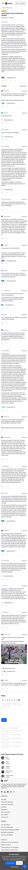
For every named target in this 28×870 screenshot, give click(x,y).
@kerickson (4, 149)
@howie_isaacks (5, 248)
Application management (7, 832)
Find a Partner (4, 814)
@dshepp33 (4, 588)
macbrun (6, 113)
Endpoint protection (6, 844)
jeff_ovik (6, 22)
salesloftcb (6, 129)
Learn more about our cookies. (17, 859)
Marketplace (4, 809)
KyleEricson (6, 91)
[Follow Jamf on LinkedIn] (5, 792)
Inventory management (7, 834)
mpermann (6, 330)
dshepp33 (6, 466)
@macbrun (11, 149)
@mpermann (6, 353)
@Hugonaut (4, 440)
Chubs (7, 761)
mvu (7, 757)
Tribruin (5, 585)
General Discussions (7, 7)
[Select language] (16, 3)
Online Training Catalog (15, 394)
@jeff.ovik (3, 93)
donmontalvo (7, 634)
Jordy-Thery (9, 771)
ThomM (7, 766)
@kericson (6, 563)
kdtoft (5, 314)
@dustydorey (4, 419)
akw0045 (6, 680)
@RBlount (3, 615)
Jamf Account (4, 817)
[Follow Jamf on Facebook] (14, 792)
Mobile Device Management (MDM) (10, 829)
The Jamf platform (5, 824)
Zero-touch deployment (7, 827)
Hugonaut (6, 245)
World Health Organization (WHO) (11, 45)
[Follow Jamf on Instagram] (11, 792)
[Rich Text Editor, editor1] (14, 709)
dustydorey (6, 146)
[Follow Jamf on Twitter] (2, 792)
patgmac (6, 493)
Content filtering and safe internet (9, 849)
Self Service (4, 839)
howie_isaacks (7, 216)
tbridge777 (6, 530)
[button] (3, 3)
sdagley (6, 270)
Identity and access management (9, 842)
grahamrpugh (7, 199)
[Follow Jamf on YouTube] (8, 791)
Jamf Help (3, 799)
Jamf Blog (3, 807)
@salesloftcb (11, 166)
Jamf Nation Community (7, 804)
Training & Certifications (7, 802)
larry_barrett (7, 290)
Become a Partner (5, 812)
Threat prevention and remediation (10, 847)
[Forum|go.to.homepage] (8, 3)
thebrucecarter (9, 775)
